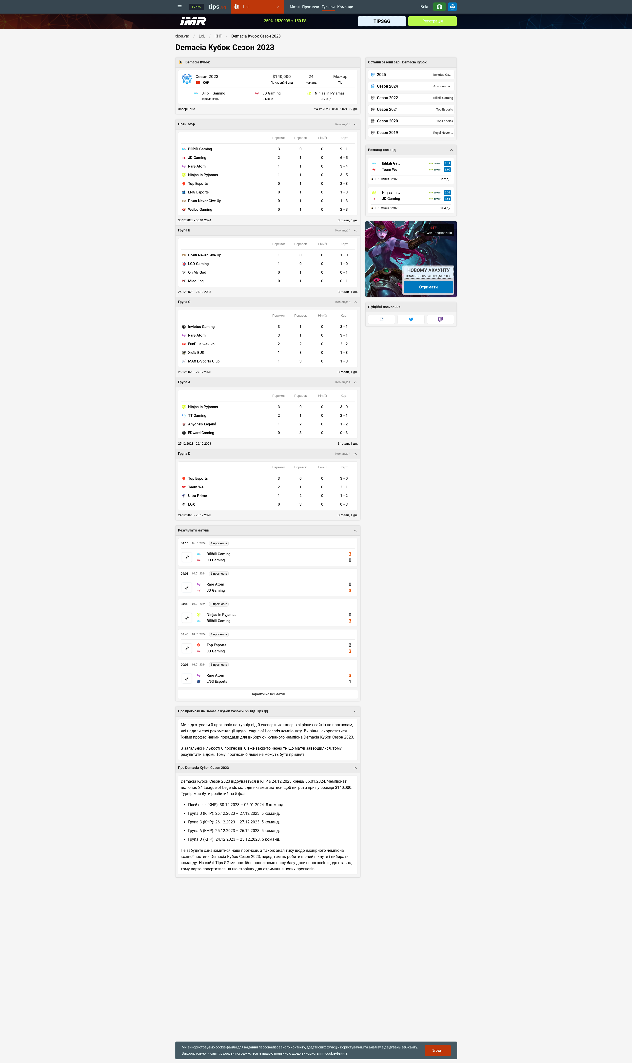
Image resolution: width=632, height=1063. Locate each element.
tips (217, 6)
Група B (184, 230)
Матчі (295, 7)
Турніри (328, 7)
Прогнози (310, 7)
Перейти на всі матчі (268, 694)
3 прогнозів (219, 604)
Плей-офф (186, 124)
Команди (345, 7)
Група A (184, 382)
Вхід (424, 6)
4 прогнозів (219, 543)
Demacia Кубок (197, 62)
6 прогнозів (219, 573)
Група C (184, 302)
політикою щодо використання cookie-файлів (310, 1053)
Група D (184, 454)
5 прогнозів (219, 664)
